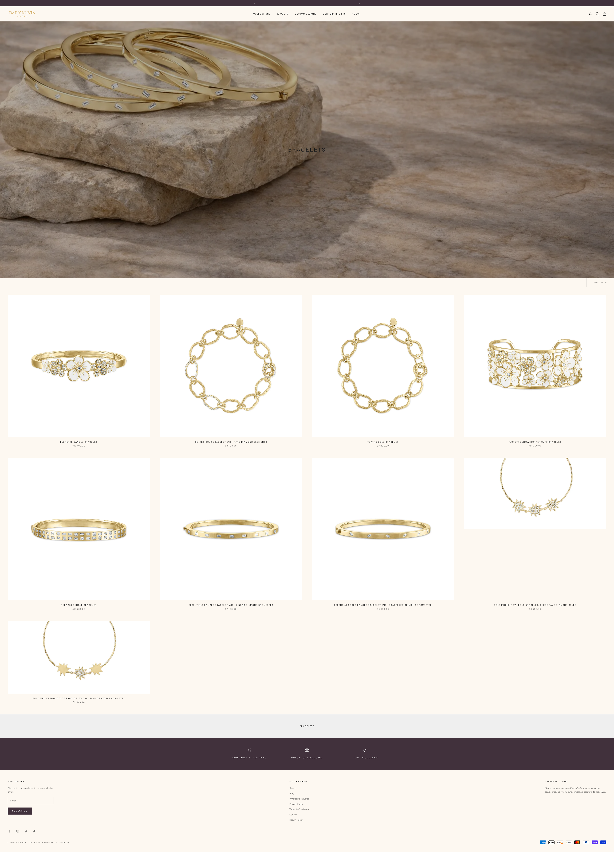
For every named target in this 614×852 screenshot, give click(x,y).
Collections (262, 14)
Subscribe (19, 810)
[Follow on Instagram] (17, 831)
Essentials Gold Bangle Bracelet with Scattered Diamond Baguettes (383, 605)
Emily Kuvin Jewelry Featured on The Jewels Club (307, 3)
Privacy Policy (296, 804)
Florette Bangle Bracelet (79, 442)
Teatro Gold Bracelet (383, 442)
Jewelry (282, 14)
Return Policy (296, 819)
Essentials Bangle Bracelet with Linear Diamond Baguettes (231, 605)
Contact (293, 814)
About (356, 14)
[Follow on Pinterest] (26, 831)
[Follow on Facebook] (9, 831)
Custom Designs (305, 14)
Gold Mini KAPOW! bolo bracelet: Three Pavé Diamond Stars (535, 605)
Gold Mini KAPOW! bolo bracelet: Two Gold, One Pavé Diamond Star (79, 698)
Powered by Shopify (56, 842)
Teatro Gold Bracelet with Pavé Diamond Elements (231, 442)
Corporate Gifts (334, 14)
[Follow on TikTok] (34, 831)
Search (292, 788)
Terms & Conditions (299, 809)
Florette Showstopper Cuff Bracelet (535, 442)
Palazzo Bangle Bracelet (79, 605)
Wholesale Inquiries (299, 798)
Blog (291, 793)
